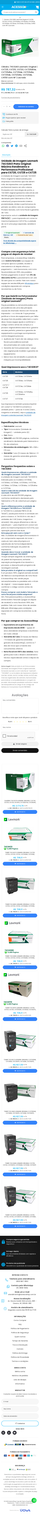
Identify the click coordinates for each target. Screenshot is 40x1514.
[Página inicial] (20, 7)
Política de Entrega (20, 1353)
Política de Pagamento (20, 1328)
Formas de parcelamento (10, 97)
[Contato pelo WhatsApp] (34, 1500)
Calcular (32, 134)
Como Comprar (20, 1320)
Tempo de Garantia (20, 1341)
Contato (20, 1349)
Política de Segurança (20, 1333)
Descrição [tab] (6, 155)
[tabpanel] (20, 424)
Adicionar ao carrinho (26, 107)
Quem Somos (20, 1337)
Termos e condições (20, 1361)
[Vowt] (20, 1510)
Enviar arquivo (21, 744)
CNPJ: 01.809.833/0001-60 (20, 1505)
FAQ (20, 1324)
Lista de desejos (20, 1380)
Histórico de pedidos (20, 1376)
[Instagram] (3, 1433)
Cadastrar (21, 1423)
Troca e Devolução (20, 1345)
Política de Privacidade (20, 1357)
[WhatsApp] (9, 1433)
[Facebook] (15, 1433)
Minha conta (20, 1371)
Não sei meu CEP (6, 138)
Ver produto (21, 812)
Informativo (20, 1384)
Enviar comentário (20, 750)
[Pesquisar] (36, 12)
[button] (2, 7)
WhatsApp (29, 283)
